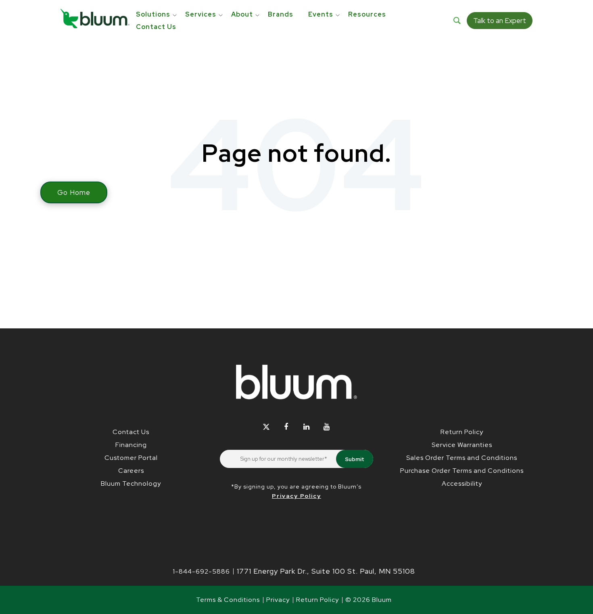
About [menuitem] (242, 14)
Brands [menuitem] (280, 14)
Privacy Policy (296, 495)
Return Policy (462, 432)
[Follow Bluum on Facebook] (286, 427)
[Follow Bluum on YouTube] (326, 427)
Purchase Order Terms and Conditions (462, 470)
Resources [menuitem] (367, 14)
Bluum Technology (131, 483)
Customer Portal (131, 457)
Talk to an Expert (499, 20)
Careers (131, 470)
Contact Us (131, 432)
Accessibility (462, 483)
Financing (131, 445)
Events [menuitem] (320, 14)
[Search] (457, 21)
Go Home (73, 192)
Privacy (278, 599)
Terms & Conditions (228, 599)
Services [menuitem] (200, 14)
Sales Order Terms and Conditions (461, 457)
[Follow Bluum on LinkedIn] (306, 427)
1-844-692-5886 (201, 571)
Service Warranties (462, 445)
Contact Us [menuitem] (156, 27)
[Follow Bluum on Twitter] (266, 427)
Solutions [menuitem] (153, 14)
